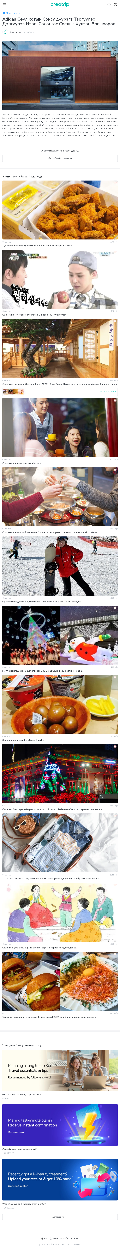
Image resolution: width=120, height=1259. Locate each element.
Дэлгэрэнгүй (59, 1217)
